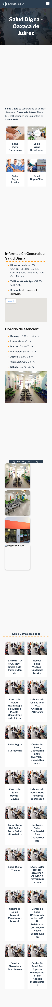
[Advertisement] (26, 75)
